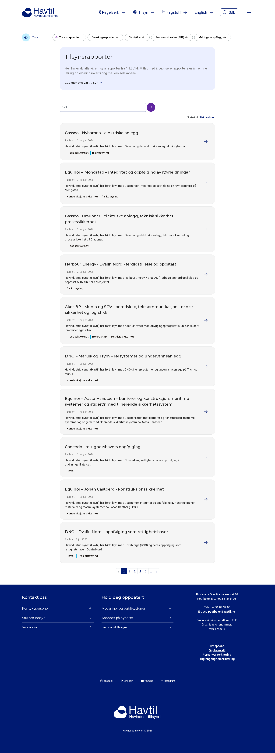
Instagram (169, 680)
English (200, 12)
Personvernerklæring (217, 654)
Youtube (148, 680)
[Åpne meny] (249, 12)
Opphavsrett (217, 650)
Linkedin (128, 680)
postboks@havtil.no (222, 611)
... (151, 571)
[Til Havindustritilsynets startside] (40, 12)
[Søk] (151, 107)
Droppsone (217, 646)
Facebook (107, 680)
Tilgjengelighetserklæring (217, 659)
